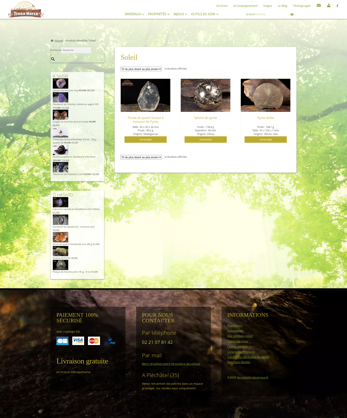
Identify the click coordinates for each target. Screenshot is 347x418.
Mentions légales (238, 362)
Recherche (56, 50)
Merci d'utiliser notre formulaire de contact (171, 364)
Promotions (235, 325)
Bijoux (179, 14)
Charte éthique (237, 346)
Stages (267, 6)
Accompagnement (245, 6)
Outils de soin (203, 14)
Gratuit (255, 14)
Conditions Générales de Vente (248, 357)
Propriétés (157, 14)
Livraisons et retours (241, 352)
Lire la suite (146, 139)
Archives (222, 6)
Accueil (59, 40)
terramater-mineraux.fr (252, 377)
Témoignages (302, 6)
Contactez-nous (237, 341)
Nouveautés (235, 331)
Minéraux (133, 14)
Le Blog (282, 6)
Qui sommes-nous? (240, 336)
